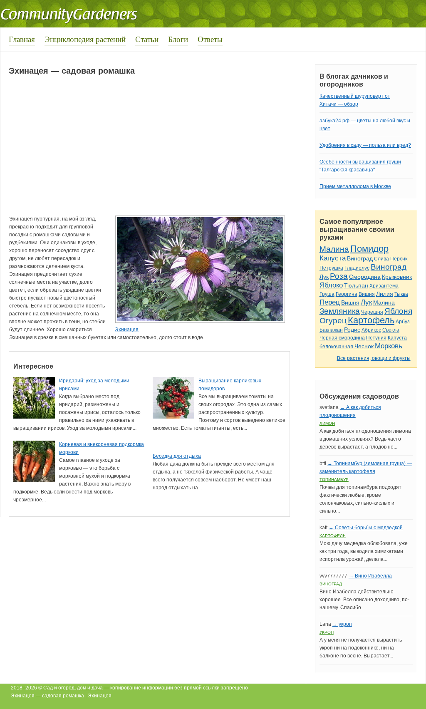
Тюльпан (356, 285)
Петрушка (331, 268)
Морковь (388, 346)
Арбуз (403, 322)
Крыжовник (397, 276)
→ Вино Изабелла (370, 576)
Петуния (376, 338)
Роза (339, 276)
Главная (22, 39)
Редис (352, 329)
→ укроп (342, 624)
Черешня (372, 312)
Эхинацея (127, 329)
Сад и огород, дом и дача (73, 688)
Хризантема (384, 286)
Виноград (360, 258)
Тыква (401, 294)
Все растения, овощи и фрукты (374, 358)
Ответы (210, 39)
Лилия (384, 293)
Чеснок (364, 346)
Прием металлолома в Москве (355, 186)
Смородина (365, 276)
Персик (398, 259)
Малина (334, 249)
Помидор (369, 248)
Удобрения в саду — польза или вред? (365, 145)
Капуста (333, 258)
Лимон (327, 423)
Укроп (327, 632)
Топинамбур (334, 479)
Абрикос (371, 330)
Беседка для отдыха (177, 456)
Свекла (390, 330)
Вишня (367, 294)
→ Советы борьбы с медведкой (366, 528)
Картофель (371, 320)
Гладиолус (356, 268)
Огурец (333, 320)
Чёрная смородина (342, 338)
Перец (330, 302)
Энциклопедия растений (85, 39)
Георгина (346, 294)
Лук (324, 276)
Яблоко (331, 285)
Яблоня (398, 311)
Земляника (340, 311)
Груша (327, 294)
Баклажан (331, 330)
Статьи (147, 39)
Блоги (178, 39)
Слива (381, 259)
